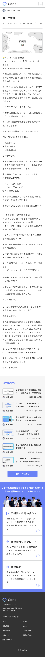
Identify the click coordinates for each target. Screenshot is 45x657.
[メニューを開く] (40, 4)
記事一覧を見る (22, 474)
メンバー (26, 621)
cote (25, 626)
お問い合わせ (27, 635)
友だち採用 (6, 630)
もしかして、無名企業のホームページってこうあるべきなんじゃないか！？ (28, 407)
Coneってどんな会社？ (11, 617)
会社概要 (5, 626)
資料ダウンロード (8, 640)
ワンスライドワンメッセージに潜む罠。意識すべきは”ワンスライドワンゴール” (29, 462)
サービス (5, 621)
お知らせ (5, 635)
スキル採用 (27, 630)
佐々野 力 (11, 10)
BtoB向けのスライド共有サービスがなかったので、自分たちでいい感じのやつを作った (28, 434)
